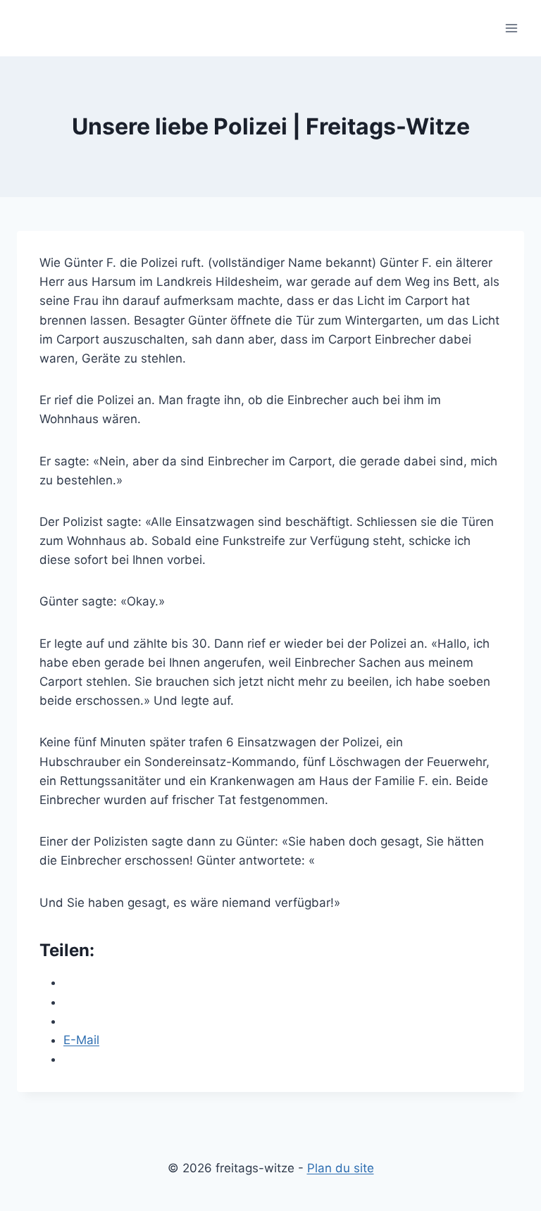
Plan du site (340, 1168)
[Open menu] (511, 28)
